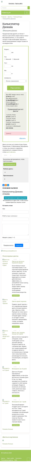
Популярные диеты (10, 256)
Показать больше (7, 429)
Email (9, 216)
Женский (8, 59)
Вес (5, 70)
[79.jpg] (15, 440)
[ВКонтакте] (3, 185)
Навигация (6, 13)
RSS (16, 460)
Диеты (3, 458)
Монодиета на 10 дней (19, 369)
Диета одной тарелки (19, 301)
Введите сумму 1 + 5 (8, 237)
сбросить (22, 138)
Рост (5, 63)
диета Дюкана (11, 152)
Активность (7, 78)
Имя (3, 209)
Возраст (6, 49)
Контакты (11, 3)
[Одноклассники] (6, 185)
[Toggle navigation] (26, 12)
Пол (5, 57)
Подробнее (16, 295)
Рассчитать (15, 88)
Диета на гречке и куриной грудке (18, 262)
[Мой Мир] (8, 185)
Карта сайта (18, 3)
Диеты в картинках (10, 437)
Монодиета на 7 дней (19, 402)
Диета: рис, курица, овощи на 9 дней (18, 333)
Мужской (16, 59)
